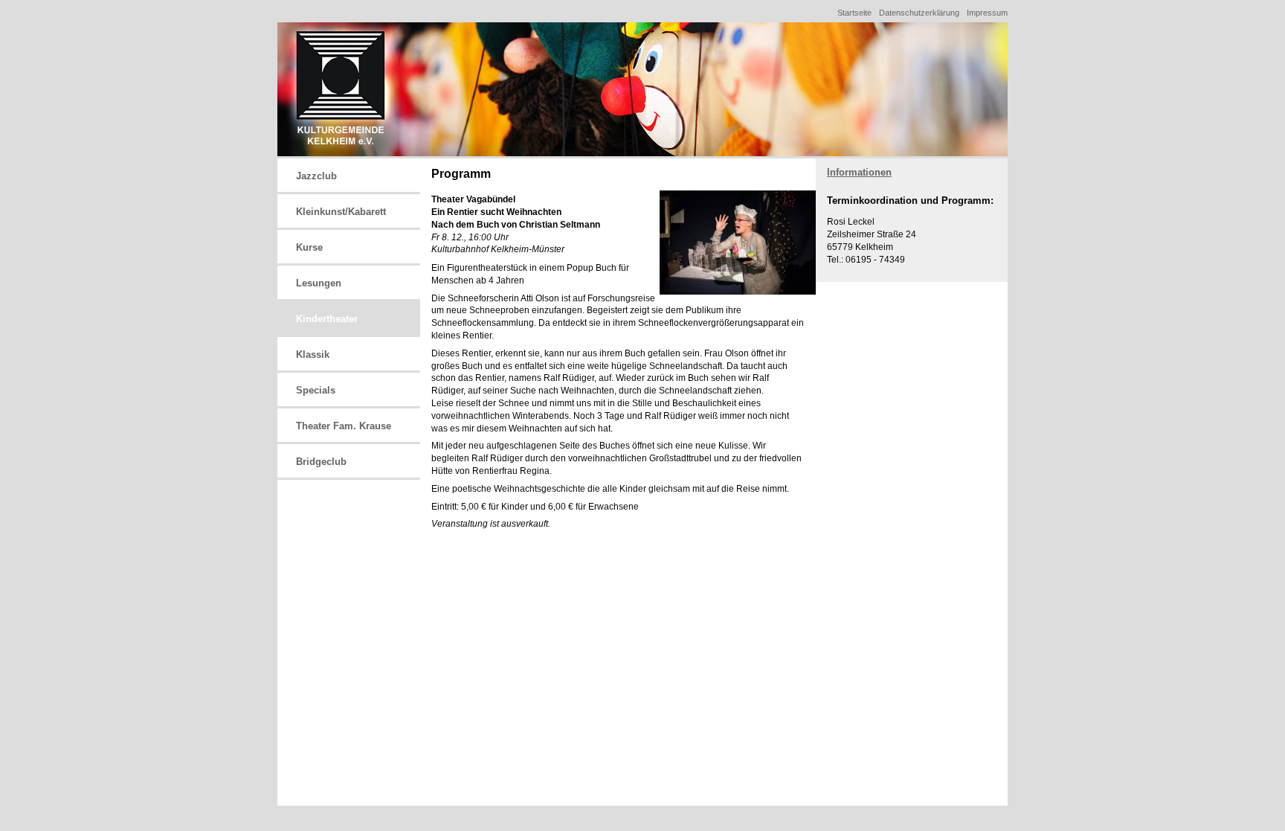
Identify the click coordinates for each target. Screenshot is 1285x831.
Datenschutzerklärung (919, 12)
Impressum (987, 12)
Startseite (854, 12)
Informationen (859, 172)
